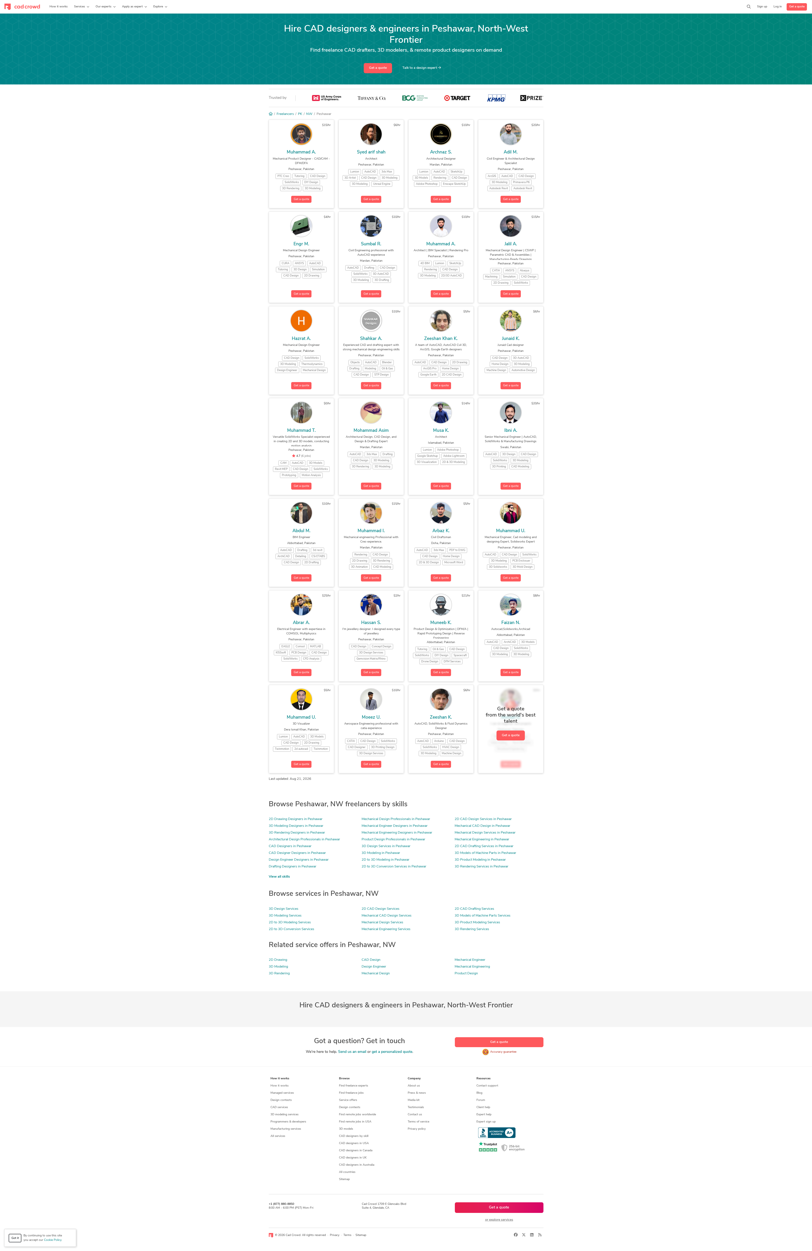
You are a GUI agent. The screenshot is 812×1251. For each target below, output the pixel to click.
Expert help (483, 1114)
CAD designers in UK (353, 1157)
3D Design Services (283, 909)
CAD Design (371, 960)
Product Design (466, 973)
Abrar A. (301, 623)
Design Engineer (374, 966)
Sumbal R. (371, 244)
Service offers (348, 1100)
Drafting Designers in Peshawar (292, 866)
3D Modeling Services (285, 915)
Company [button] (414, 1078)
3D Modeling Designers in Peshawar (296, 826)
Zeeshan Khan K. (441, 339)
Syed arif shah (371, 152)
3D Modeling (278, 966)
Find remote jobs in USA (355, 1121)
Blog (479, 1093)
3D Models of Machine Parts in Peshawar (485, 853)
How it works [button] (279, 1078)
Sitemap (344, 1179)
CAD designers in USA (354, 1143)
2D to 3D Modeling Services (290, 922)
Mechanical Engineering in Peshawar (482, 839)
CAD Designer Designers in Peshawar (297, 853)
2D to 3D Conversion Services (291, 929)
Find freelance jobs (351, 1093)
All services (277, 1136)
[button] (81, 7)
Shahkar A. (371, 339)
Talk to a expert (420, 68)
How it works (279, 1085)
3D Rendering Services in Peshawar (481, 866)
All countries (347, 1172)
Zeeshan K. (441, 717)
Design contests (281, 1100)
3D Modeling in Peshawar (381, 853)
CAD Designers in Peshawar (290, 846)
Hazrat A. (301, 339)
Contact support (487, 1085)
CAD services (279, 1107)
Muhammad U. (510, 531)
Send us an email (352, 1052)
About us (414, 1085)
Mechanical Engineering (472, 966)
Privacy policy (417, 1129)
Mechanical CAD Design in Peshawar (482, 826)
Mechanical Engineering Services (386, 929)
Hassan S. (371, 623)
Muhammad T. (301, 430)
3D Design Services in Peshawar (386, 846)
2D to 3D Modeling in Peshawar (385, 860)
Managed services (282, 1093)
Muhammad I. (371, 531)
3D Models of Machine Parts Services (482, 915)
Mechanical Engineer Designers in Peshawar (395, 826)
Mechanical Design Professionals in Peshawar (396, 819)
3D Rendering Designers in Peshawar (297, 832)
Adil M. (511, 152)
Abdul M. (301, 531)
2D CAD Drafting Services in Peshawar (484, 846)
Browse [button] (344, 1078)
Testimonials (416, 1107)
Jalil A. (511, 244)
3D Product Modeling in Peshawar (480, 860)
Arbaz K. (441, 531)
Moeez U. (371, 717)
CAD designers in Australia (356, 1165)
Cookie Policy (52, 1240)
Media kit (414, 1100)
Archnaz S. (441, 152)
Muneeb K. (440, 623)
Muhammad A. (301, 152)
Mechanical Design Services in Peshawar (485, 832)
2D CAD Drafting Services (474, 909)
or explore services (499, 1220)
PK (300, 114)
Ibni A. (510, 430)
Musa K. (441, 430)
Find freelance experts (353, 1085)
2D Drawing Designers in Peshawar (295, 819)
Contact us (415, 1114)
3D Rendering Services (472, 929)
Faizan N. (510, 623)
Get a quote (797, 6)
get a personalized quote (392, 1052)
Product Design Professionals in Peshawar (393, 839)
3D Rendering (279, 973)
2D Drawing (278, 960)
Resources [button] (483, 1078)
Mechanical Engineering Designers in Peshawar (397, 832)
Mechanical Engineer (470, 960)
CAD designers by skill (353, 1136)
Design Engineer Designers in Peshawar (299, 860)
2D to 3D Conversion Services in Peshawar (394, 866)
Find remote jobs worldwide (357, 1114)
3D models (346, 1129)
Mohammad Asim (371, 430)
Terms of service (418, 1121)
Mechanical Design (376, 973)
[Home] (271, 114)
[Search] (749, 7)
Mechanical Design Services (382, 922)
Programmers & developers (288, 1121)
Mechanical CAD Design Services (386, 915)
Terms (347, 1235)
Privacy (334, 1235)
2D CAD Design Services (380, 909)
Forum (480, 1100)
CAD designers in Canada (355, 1150)
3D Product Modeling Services (477, 922)
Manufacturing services (285, 1129)
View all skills (279, 876)
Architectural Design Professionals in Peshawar (304, 839)
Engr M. (301, 244)
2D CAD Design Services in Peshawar (483, 819)
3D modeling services (284, 1114)
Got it (15, 1238)
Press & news (417, 1093)
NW (309, 114)
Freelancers (285, 114)
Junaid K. (511, 339)
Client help (483, 1107)
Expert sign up (486, 1121)
